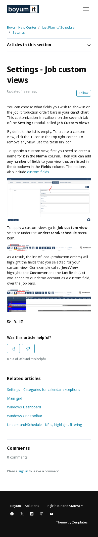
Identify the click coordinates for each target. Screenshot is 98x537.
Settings (19, 32)
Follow (83, 93)
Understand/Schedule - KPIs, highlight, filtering (44, 424)
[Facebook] (9, 321)
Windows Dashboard (24, 407)
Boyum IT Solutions (24, 505)
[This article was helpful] (13, 348)
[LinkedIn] (21, 321)
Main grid (14, 398)
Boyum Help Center (21, 27)
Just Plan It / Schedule (58, 27)
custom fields (38, 171)
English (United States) (63, 505)
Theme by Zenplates (72, 522)
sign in (23, 471)
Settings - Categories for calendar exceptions (43, 389)
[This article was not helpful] (28, 348)
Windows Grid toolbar (24, 415)
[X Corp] (15, 321)
